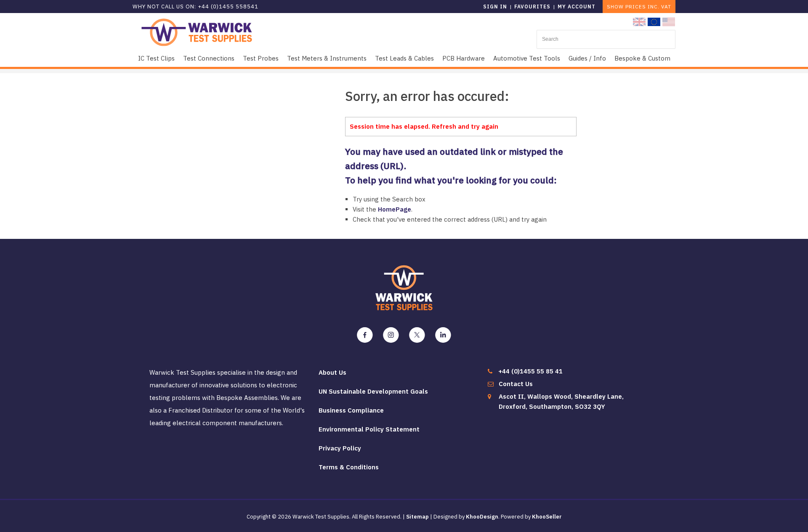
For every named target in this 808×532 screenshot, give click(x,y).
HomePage (394, 209)
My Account (576, 6)
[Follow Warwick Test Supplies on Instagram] (391, 335)
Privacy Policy (340, 448)
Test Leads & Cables (404, 58)
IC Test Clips (156, 58)
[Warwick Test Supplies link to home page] (196, 32)
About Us (332, 372)
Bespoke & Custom (642, 58)
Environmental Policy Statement (369, 429)
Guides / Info (587, 58)
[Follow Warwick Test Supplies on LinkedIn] (443, 335)
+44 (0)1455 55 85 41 (530, 371)
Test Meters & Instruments (327, 58)
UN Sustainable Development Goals (373, 391)
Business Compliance (351, 410)
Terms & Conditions (349, 467)
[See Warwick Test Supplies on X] (417, 335)
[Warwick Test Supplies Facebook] (365, 335)
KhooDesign (482, 516)
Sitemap (417, 516)
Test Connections (208, 58)
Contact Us (516, 384)
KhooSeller (547, 516)
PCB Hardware (463, 58)
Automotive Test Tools (526, 58)
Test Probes (261, 58)
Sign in (495, 6)
